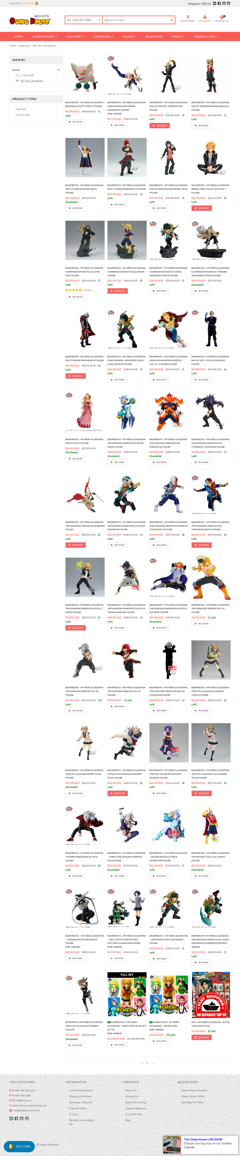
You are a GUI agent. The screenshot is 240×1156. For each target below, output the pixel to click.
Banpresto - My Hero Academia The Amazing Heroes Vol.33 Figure (210, 608)
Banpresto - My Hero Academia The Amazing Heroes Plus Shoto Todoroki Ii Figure (168, 526)
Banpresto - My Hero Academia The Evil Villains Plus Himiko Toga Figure (126, 774)
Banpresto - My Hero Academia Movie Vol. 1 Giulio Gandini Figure (210, 360)
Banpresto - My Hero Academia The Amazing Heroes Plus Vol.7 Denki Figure (84, 608)
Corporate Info (133, 1114)
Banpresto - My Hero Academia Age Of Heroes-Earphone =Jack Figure (168, 189)
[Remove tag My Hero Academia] (18, 80)
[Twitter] (214, 3)
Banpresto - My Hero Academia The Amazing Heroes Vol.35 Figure (126, 691)
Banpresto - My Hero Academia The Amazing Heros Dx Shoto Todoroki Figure (168, 691)
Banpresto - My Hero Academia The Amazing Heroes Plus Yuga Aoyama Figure (168, 608)
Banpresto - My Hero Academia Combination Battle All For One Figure (84, 272)
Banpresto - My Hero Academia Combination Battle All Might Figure (126, 272)
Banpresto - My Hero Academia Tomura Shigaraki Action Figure (84, 857)
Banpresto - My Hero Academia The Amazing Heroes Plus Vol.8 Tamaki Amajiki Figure (126, 608)
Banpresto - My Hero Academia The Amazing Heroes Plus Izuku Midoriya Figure (126, 526)
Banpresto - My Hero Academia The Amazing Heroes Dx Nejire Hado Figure (126, 443)
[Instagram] (228, 3)
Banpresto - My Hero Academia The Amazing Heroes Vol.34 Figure (84, 691)
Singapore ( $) (199, 3)
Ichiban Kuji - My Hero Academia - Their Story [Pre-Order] (164, 1026)
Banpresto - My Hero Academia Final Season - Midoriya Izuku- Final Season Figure (126, 360)
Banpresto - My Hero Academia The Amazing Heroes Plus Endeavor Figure (168, 443)
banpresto (25, 45)
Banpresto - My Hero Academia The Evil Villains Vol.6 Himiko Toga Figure (210, 774)
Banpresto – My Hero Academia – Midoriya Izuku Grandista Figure (168, 939)
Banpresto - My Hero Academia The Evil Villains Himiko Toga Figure (84, 774)
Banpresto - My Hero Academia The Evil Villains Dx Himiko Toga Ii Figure (210, 691)
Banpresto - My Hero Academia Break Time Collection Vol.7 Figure (210, 189)
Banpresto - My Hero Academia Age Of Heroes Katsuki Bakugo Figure (210, 106)
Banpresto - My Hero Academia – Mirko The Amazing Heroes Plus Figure (126, 857)
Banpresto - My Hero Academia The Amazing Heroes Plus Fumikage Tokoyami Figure (210, 443)
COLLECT (21, 3)
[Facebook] (219, 3)
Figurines (21, 109)
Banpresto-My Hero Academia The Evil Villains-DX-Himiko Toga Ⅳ (84, 1026)
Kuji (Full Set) (23, 115)
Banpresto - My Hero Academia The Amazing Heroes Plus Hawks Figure (85, 526)
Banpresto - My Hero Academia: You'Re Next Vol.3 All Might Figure (210, 857)
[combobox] (136, 20)
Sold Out (161, 125)
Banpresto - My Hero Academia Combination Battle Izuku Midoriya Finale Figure (168, 272)
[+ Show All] (27, 75)
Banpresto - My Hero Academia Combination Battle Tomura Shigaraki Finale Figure (210, 272)
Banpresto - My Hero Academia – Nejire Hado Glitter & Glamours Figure (168, 857)
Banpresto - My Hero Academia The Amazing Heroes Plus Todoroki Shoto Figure (210, 526)
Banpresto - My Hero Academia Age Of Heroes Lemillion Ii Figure (84, 189)
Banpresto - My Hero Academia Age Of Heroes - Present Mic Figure (168, 106)
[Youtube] (224, 3)
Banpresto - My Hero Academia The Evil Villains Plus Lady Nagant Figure (168, 774)
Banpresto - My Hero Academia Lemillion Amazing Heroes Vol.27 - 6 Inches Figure (168, 360)
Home (12, 45)
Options (119, 958)
